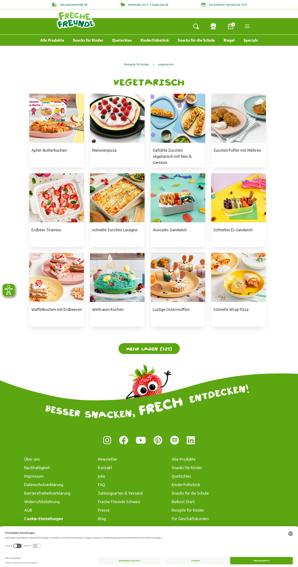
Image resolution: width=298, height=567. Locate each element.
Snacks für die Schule (196, 40)
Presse (104, 510)
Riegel (229, 40)
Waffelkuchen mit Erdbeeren (56, 309)
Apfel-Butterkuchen (49, 150)
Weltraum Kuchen (108, 309)
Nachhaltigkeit (37, 467)
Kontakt (105, 467)
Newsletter (108, 459)
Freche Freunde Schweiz (119, 501)
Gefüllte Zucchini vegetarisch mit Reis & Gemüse (172, 156)
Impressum (34, 476)
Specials (250, 40)
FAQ (101, 484)
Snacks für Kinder (88, 40)
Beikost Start (183, 501)
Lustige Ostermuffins (171, 309)
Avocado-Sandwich (170, 229)
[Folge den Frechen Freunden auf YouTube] (141, 440)
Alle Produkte (52, 40)
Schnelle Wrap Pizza (230, 309)
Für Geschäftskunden (190, 518)
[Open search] (196, 26)
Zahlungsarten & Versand (120, 493)
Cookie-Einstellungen (43, 518)
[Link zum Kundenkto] (213, 26)
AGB (28, 510)
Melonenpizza (104, 150)
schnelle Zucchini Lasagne (114, 229)
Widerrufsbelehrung (42, 501)
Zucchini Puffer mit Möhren (237, 150)
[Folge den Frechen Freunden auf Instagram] (107, 440)
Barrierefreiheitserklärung (47, 493)
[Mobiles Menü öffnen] (247, 26)
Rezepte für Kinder (188, 510)
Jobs (101, 476)
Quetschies (122, 40)
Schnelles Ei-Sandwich (233, 229)
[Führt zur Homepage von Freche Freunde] (75, 19)
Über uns (32, 459)
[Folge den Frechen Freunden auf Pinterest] (158, 440)
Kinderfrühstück (154, 40)
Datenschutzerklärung (43, 484)
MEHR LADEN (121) (149, 348)
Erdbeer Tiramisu (46, 229)
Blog (102, 518)
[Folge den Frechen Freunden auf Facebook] (123, 440)
